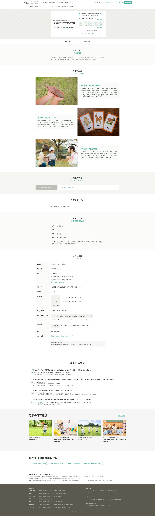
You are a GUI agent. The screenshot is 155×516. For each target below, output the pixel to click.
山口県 (55, 504)
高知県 (71, 504)
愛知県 (40, 499)
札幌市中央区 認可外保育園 (73, 463)
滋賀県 (52, 501)
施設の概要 (87, 41)
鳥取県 (40, 504)
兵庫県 (44, 501)
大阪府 (40, 501)
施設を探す (32, 488)
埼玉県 (49, 493)
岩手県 (48, 490)
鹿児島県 (64, 507)
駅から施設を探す (65, 2)
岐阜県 (44, 499)
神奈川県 (45, 493)
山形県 (59, 490)
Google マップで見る (57, 282)
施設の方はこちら (110, 2)
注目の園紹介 (88, 492)
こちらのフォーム (74, 344)
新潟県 (40, 496)
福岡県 (40, 507)
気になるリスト (98, 2)
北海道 (40, 490)
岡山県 (48, 504)
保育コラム (88, 488)
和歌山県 (60, 501)
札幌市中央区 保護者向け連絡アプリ (93, 463)
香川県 (63, 504)
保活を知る (88, 490)
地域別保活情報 (103, 490)
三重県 (52, 499)
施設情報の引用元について (58, 342)
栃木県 (60, 493)
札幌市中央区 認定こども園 (56, 463)
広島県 (52, 504)
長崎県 (48, 507)
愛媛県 (67, 504)
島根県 (44, 504)
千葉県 (53, 493)
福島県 (63, 490)
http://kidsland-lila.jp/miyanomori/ (61, 336)
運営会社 (107, 499)
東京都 (40, 493)
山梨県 (55, 496)
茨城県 (56, 493)
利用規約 (92, 499)
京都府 (48, 501)
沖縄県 (68, 507)
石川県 (48, 496)
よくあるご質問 (99, 499)
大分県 (55, 507)
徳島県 (59, 504)
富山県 (44, 496)
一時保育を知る (95, 490)
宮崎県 (59, 507)
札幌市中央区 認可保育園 (39, 463)
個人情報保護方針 (116, 499)
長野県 (59, 496)
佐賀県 (44, 507)
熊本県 (52, 507)
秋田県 (55, 490)
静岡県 (48, 499)
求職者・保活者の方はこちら (92, 505)
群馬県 (64, 493)
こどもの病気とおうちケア (113, 490)
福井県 (52, 496)
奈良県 (55, 501)
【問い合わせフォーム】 (39, 402)
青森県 (44, 490)
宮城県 (52, 490)
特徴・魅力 (68, 41)
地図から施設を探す (50, 2)
